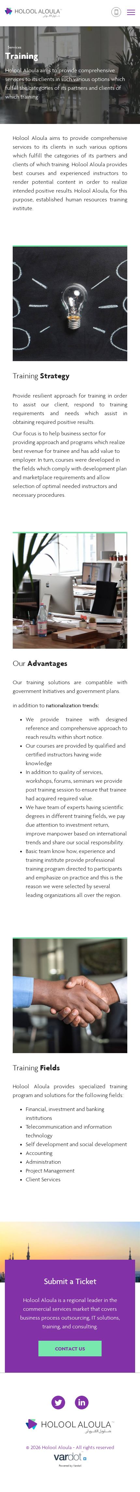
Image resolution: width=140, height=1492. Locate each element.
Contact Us (70, 1348)
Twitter (58, 1402)
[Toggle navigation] (131, 13)
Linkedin (82, 1402)
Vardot (77, 1465)
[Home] (33, 13)
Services (14, 47)
